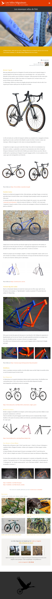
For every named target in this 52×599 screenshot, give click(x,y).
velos (7, 496)
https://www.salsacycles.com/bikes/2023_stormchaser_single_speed (19, 405)
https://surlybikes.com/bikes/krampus (12, 483)
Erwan (42, 62)
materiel (3, 496)
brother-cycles (12, 496)
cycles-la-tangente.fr (23, 562)
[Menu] (49, 3)
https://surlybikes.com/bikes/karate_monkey (14, 484)
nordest (21, 496)
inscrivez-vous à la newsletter (36, 489)
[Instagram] (29, 562)
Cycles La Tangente (36, 541)
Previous (9, 550)
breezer (17, 496)
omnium (25, 496)
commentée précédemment (10, 202)
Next (42, 550)
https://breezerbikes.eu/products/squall (20, 187)
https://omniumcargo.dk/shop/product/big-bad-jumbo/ (24, 363)
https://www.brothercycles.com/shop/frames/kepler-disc (17, 438)
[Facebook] (31, 562)
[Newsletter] (33, 562)
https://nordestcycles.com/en (18, 281)
